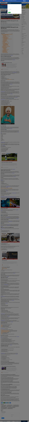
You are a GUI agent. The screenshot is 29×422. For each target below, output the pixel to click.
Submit (9, 12)
